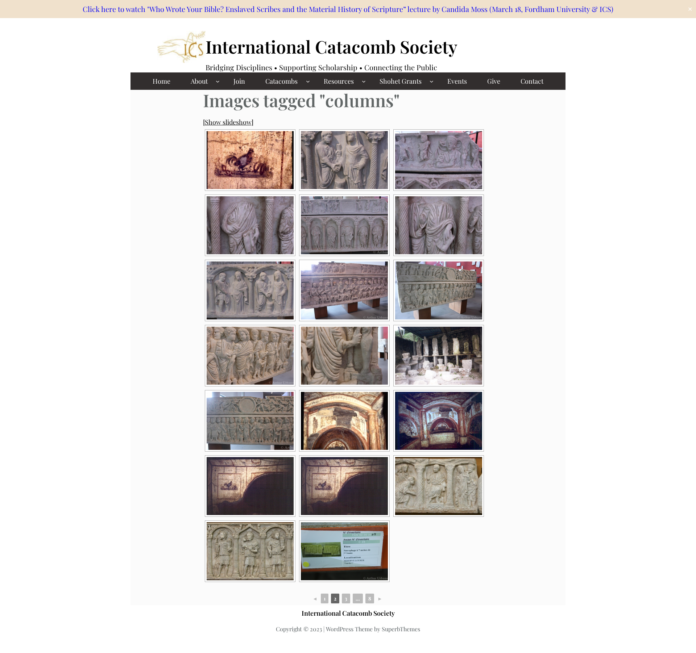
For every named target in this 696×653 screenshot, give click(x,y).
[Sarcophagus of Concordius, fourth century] (344, 290)
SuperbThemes (401, 629)
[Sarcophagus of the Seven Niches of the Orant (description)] (344, 551)
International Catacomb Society (331, 46)
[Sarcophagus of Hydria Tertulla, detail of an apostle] (250, 225)
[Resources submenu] (364, 81)
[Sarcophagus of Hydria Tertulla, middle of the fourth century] (344, 225)
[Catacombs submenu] (308, 81)
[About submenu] (218, 81)
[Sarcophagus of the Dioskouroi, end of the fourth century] (250, 290)
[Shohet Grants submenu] (432, 81)
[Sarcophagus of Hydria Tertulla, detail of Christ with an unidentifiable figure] (438, 225)
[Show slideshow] (228, 122)
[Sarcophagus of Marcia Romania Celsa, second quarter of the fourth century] (438, 290)
